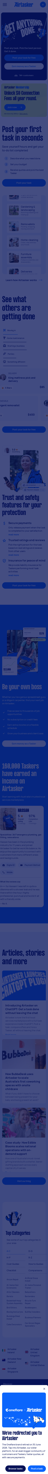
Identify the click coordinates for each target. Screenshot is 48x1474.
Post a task (37, 1468)
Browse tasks (16, 1468)
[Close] (44, 1389)
